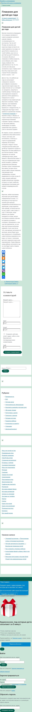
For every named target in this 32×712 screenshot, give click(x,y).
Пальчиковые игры (7, 479)
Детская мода (9, 402)
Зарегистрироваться (18, 668)
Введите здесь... (8, 300)
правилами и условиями (19, 684)
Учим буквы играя (7, 458)
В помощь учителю (7, 462)
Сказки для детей (7, 474)
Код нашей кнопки (7, 513)
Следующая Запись (11, 283)
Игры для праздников (8, 467)
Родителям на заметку (12, 423)
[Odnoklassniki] (11, 258)
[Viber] (11, 270)
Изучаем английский (8, 491)
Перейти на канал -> (8, 594)
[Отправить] (11, 277)
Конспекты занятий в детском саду (16, 407)
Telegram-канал (17, 638)
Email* (5, 327)
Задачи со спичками (8, 494)
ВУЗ (6, 399)
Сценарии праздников (8, 465)
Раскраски (5, 486)
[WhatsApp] (11, 274)
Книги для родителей (8, 506)
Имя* (4, 321)
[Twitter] (11, 261)
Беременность (9, 396)
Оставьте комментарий (9, 18)
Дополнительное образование (14, 404)
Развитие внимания (8, 455)
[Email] (11, 264)
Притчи (4, 498)
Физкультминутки (7, 482)
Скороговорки (6, 477)
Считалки (4, 472)
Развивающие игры (8, 453)
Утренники (8, 426)
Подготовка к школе (11, 412)
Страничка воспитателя (9, 460)
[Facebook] (11, 251)
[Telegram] (11, 267)
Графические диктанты (9, 484)
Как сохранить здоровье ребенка (15, 549)
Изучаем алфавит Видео (9, 489)
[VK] (11, 255)
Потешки (4, 470)
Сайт (4, 345)
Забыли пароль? (5, 671)
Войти (13, 690)
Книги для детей (7, 503)
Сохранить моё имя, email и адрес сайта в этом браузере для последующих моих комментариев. (11, 338)
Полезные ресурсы (7, 508)
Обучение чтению (10, 410)
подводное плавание (9, 113)
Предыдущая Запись (11, 281)
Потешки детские (10, 418)
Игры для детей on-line (9, 450)
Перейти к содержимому (7, 1)
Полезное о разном (11, 415)
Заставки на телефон (8, 496)
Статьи (4, 501)
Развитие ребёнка (10, 421)
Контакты (4, 510)
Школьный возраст (11, 429)
